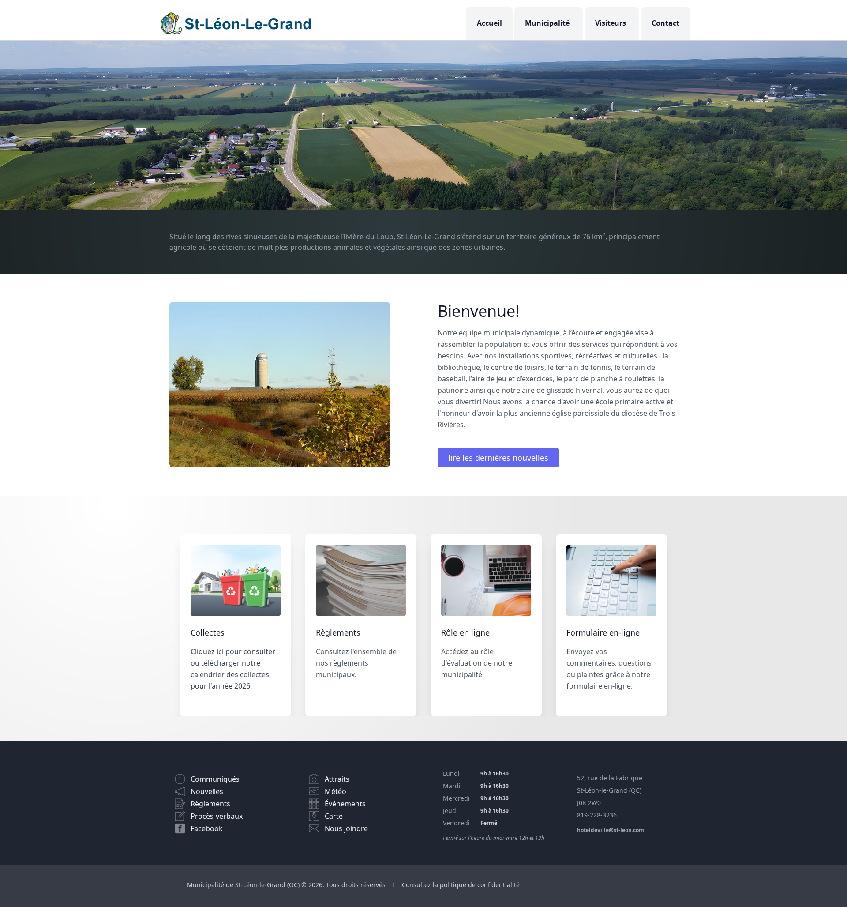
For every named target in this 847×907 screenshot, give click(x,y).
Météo (335, 791)
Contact (665, 23)
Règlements (210, 804)
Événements (345, 804)
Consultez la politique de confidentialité (461, 885)
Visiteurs (610, 23)
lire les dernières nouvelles (498, 457)
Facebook (207, 828)
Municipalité (547, 23)
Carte (334, 816)
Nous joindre (346, 828)
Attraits (337, 779)
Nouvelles (207, 791)
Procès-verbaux (217, 816)
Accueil (489, 23)
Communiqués (215, 779)
